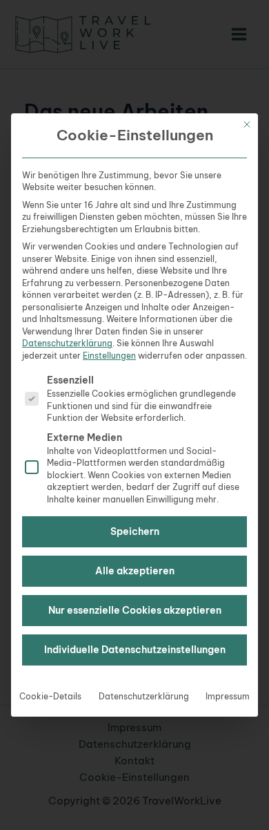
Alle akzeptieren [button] (135, 571)
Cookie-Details (50, 696)
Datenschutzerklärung (67, 343)
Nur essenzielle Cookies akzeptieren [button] (134, 610)
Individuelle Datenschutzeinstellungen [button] (135, 649)
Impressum (228, 696)
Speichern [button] (134, 531)
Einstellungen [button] (109, 355)
